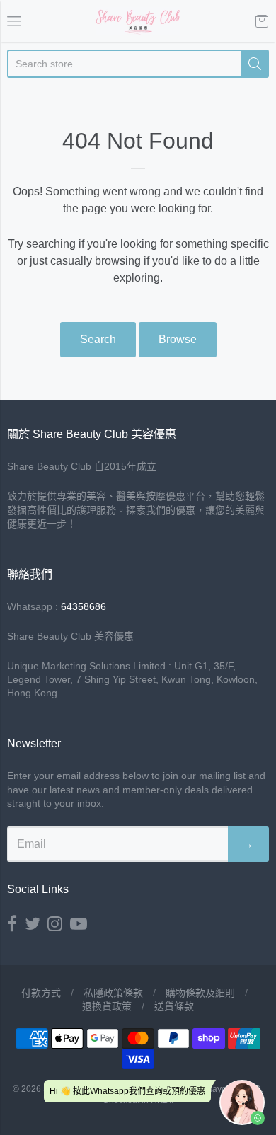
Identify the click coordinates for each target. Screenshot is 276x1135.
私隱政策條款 (113, 992)
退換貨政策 (107, 1006)
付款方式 (41, 992)
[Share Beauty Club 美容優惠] (138, 21)
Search (98, 339)
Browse (178, 339)
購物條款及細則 (200, 992)
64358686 (83, 606)
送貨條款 (174, 1006)
